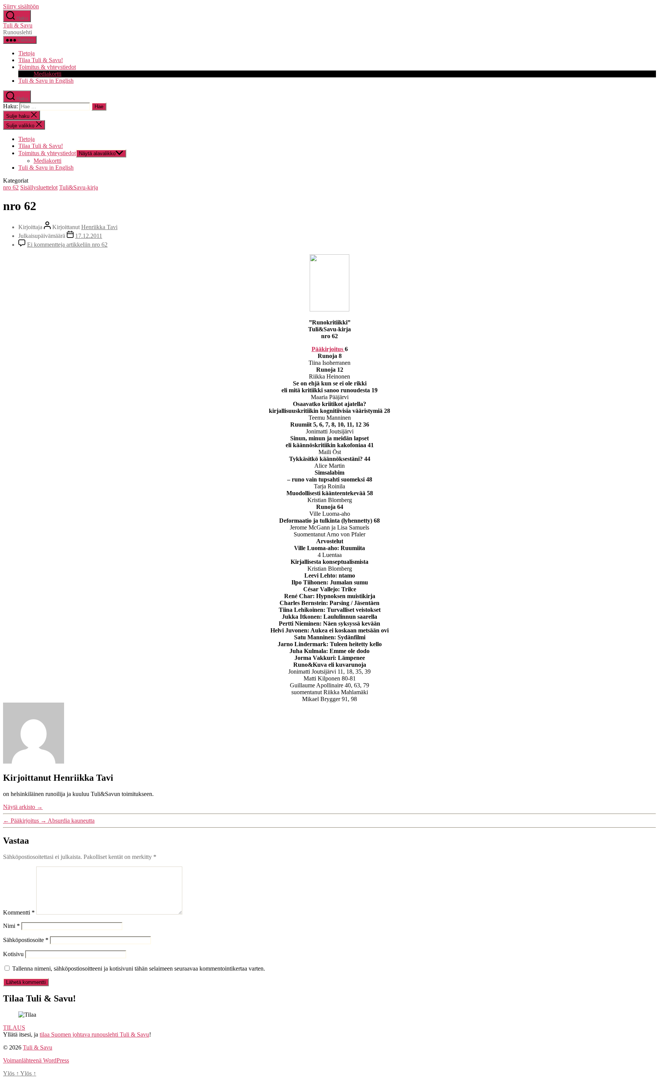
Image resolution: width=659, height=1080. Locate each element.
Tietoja (26, 53)
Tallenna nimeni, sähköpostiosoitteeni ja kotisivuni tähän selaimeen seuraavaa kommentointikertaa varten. (138, 968)
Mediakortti (47, 74)
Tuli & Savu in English (46, 80)
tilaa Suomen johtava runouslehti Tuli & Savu (94, 1034)
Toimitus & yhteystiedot (47, 67)
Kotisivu (13, 954)
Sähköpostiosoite (25, 940)
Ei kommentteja (67, 244)
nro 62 (11, 187)
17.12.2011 (88, 236)
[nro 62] (329, 309)
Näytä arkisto (23, 807)
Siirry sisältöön (21, 6)
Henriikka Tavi (99, 227)
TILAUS (14, 1027)
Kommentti (19, 912)
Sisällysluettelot (39, 187)
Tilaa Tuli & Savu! (40, 60)
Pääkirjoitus (328, 349)
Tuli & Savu (17, 25)
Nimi (11, 926)
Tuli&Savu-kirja (78, 187)
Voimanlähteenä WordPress (36, 1060)
